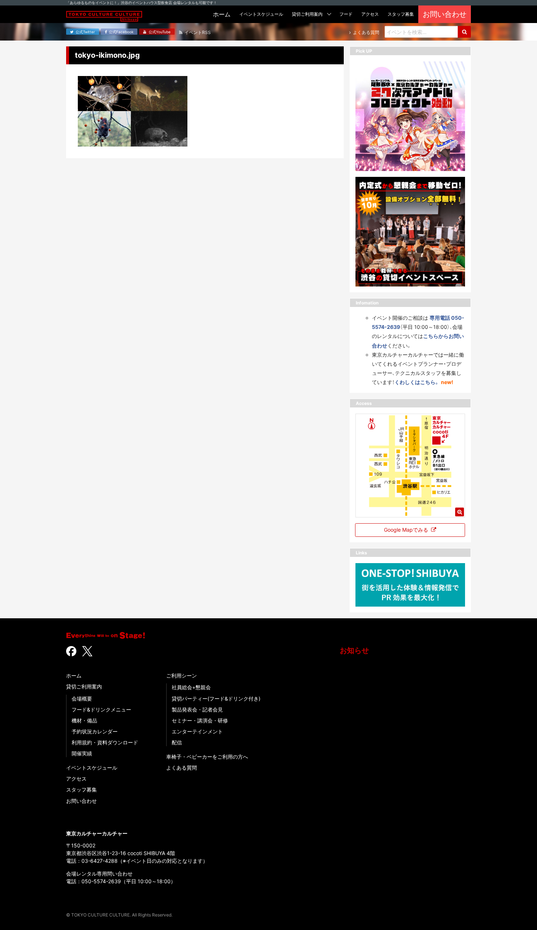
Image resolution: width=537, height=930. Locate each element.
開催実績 (82, 753)
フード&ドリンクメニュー (101, 709)
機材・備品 (84, 720)
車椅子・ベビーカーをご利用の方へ (207, 757)
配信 (177, 742)
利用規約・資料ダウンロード (105, 742)
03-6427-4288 (99, 861)
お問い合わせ (81, 801)
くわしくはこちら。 (417, 382)
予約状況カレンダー (95, 731)
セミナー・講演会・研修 (200, 720)
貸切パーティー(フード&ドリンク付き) (216, 698)
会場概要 (82, 698)
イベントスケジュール (91, 767)
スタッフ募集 (81, 789)
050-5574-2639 (101, 881)
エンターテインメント (197, 731)
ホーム (73, 675)
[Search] (464, 32)
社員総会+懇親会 (191, 687)
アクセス (76, 778)
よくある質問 (181, 767)
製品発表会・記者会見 (197, 709)
